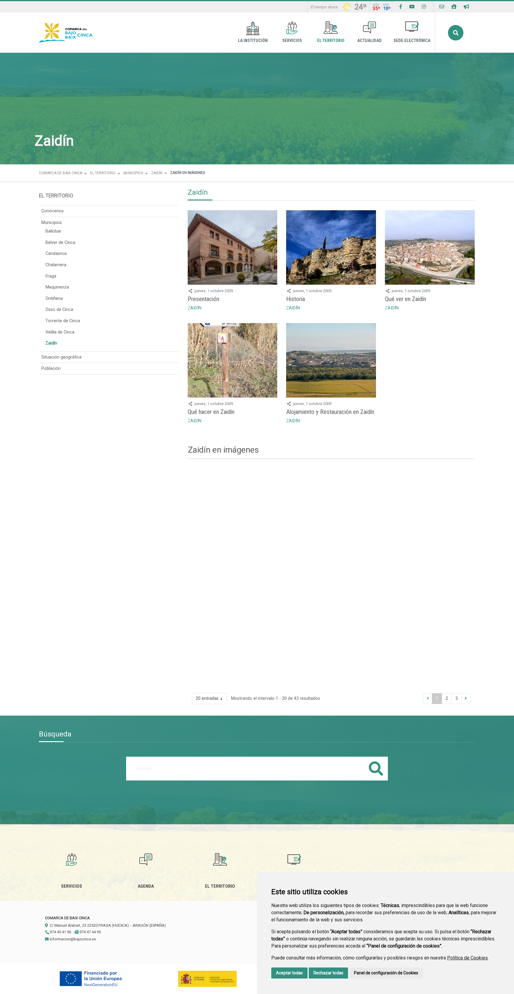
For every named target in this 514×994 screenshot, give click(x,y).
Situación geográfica (61, 357)
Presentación (203, 299)
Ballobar (53, 231)
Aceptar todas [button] (289, 972)
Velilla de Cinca (60, 332)
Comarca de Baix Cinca (60, 173)
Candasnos (56, 253)
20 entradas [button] (207, 698)
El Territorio (330, 40)
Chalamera (56, 264)
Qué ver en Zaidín (405, 299)
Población (51, 368)
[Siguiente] (466, 698)
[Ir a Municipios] (454, 7)
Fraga (51, 276)
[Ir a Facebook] (400, 7)
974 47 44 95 (90, 932)
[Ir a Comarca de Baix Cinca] (66, 33)
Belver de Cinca (60, 242)
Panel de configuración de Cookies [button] (386, 972)
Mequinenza (57, 287)
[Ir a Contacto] (441, 7)
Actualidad (369, 40)
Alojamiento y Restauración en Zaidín (330, 411)
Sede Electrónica (412, 40)
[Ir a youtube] (412, 7)
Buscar (455, 32)
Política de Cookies (467, 958)
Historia (295, 299)
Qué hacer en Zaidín (211, 411)
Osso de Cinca (59, 309)
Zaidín (156, 173)
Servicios (292, 40)
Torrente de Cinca (63, 320)
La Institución (253, 40)
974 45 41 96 (60, 932)
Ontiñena (54, 298)
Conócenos (52, 211)
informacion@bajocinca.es (72, 939)
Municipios (133, 173)
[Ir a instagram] (424, 7)
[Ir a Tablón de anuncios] (466, 7)
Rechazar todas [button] (328, 972)
